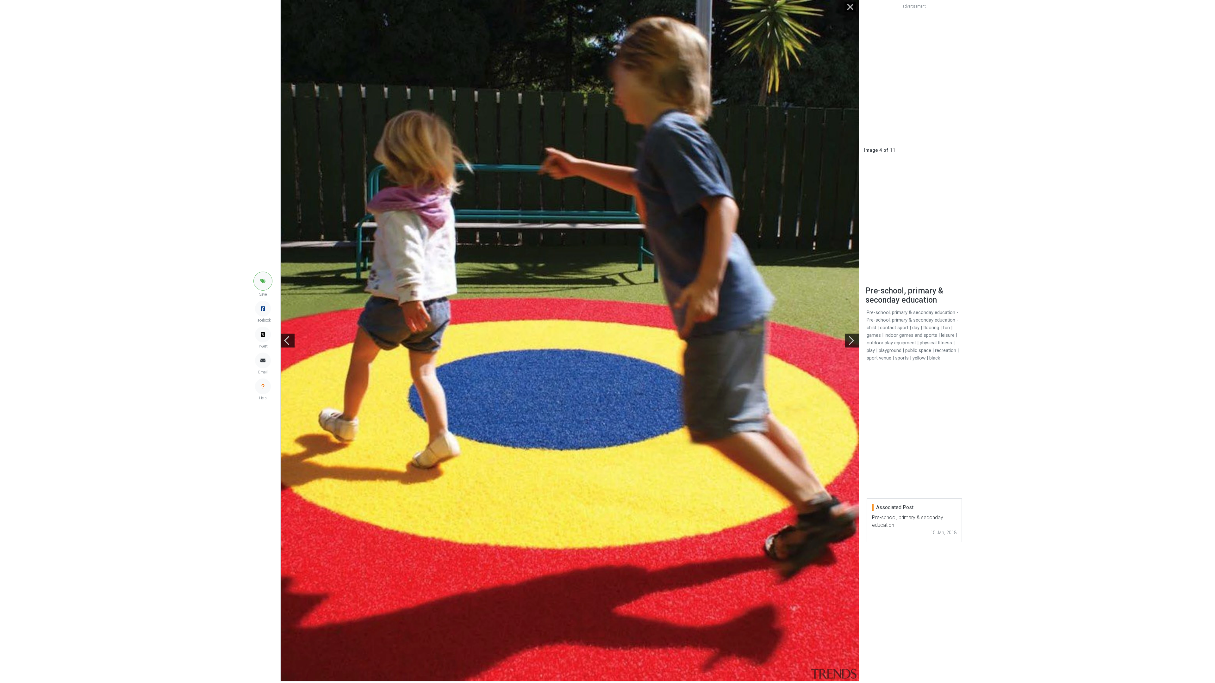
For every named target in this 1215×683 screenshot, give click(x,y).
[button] (262, 281)
